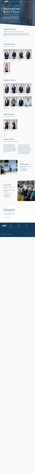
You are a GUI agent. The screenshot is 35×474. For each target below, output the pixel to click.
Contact (26, 225)
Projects (18, 227)
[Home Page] (6, 1)
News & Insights (11, 227)
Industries (19, 225)
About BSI (11, 225)
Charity (10, 226)
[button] (10, 1)
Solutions (19, 226)
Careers (26, 226)
